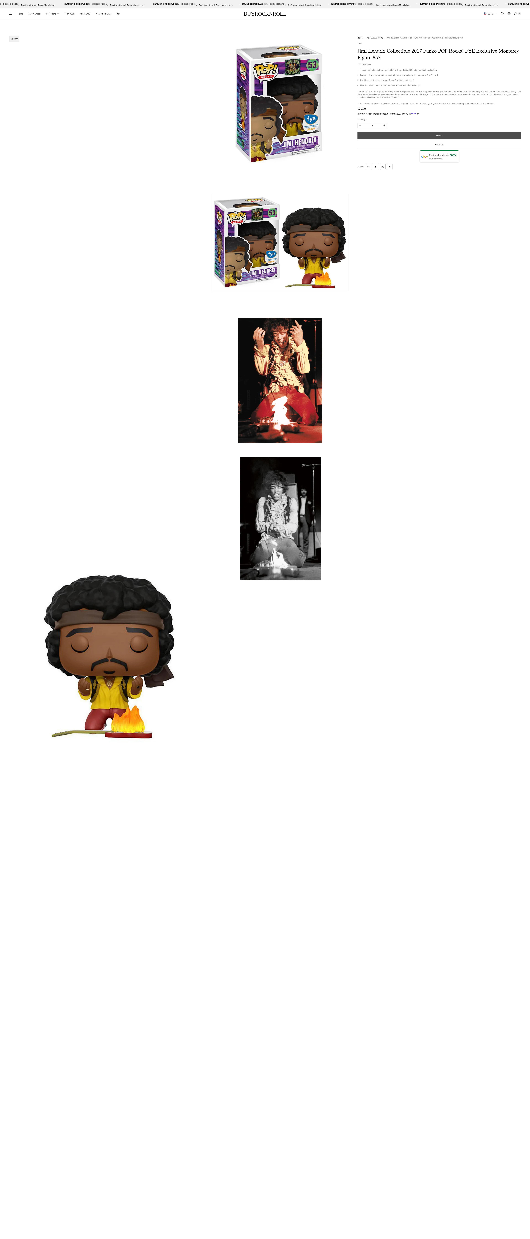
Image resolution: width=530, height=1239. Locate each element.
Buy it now (439, 144)
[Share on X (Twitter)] (382, 166)
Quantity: (361, 119)
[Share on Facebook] (375, 166)
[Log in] (509, 14)
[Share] (368, 166)
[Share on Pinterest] (390, 166)
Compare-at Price (374, 38)
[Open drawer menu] (10, 14)
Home (359, 38)
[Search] (502, 14)
